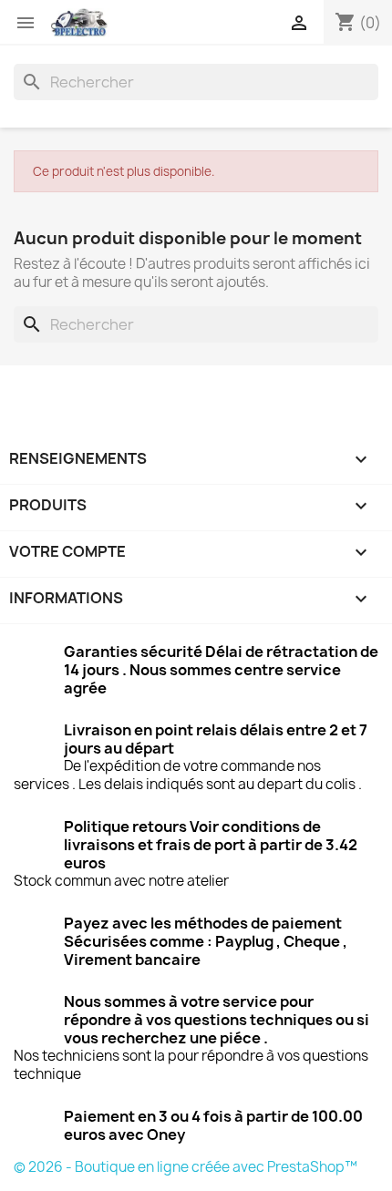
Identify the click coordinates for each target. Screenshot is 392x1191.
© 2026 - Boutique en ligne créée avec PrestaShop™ (185, 1166)
